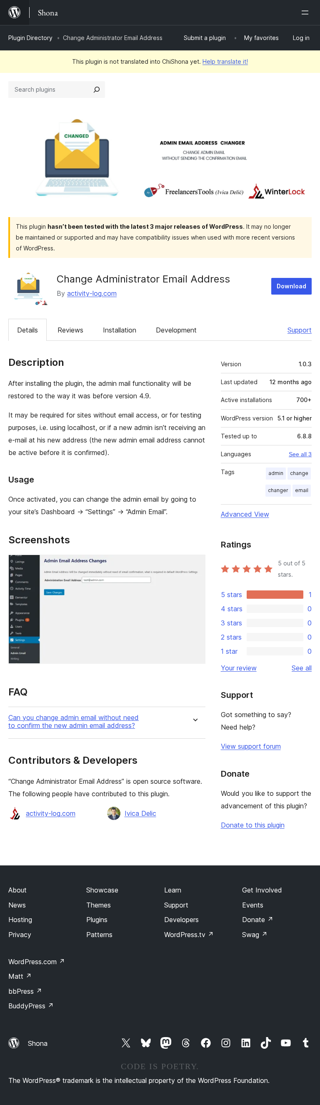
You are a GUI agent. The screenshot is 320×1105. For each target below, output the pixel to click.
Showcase (102, 890)
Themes (98, 905)
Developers (181, 919)
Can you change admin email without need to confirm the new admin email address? (73, 722)
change (299, 473)
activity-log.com (92, 293)
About (17, 890)
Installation (119, 330)
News (17, 905)
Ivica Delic (140, 813)
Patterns (99, 934)
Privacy (19, 934)
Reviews (70, 330)
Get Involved (262, 890)
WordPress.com (36, 962)
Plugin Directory (30, 37)
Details (27, 330)
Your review (239, 668)
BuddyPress (31, 1006)
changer (278, 490)
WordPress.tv (189, 934)
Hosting (20, 919)
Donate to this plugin (253, 825)
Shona (38, 1043)
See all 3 (300, 454)
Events (252, 905)
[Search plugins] (96, 89)
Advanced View (245, 514)
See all (302, 668)
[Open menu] (306, 12)
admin (275, 473)
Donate (257, 919)
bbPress (25, 991)
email (301, 490)
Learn (172, 890)
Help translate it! (225, 61)
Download (291, 286)
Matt (20, 976)
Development (176, 330)
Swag (255, 934)
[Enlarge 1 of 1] (194, 566)
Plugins (97, 919)
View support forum (251, 746)
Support (300, 330)
